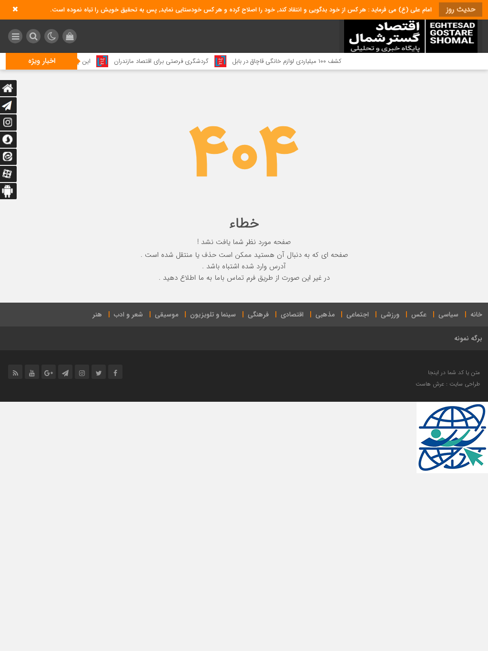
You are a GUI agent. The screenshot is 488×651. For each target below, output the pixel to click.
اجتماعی (357, 314)
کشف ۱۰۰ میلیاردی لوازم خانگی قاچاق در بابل (298, 61)
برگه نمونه (468, 338)
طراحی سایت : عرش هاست (448, 383)
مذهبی (325, 314)
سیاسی (448, 314)
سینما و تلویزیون (213, 314)
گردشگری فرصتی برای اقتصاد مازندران (172, 61)
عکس (419, 314)
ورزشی (390, 314)
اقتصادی (292, 314)
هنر (97, 314)
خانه (476, 314)
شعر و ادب (128, 314)
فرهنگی (258, 314)
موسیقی (166, 314)
